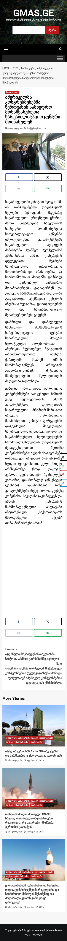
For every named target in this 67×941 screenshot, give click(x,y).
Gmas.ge (33, 13)
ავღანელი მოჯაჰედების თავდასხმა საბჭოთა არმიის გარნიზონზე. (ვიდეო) (32, 654)
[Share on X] (48, 177)
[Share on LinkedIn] (63, 483)
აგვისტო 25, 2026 (35, 832)
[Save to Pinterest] (63, 474)
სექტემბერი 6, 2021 (37, 128)
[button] (6, 49)
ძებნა (52, 30)
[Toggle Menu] (60, 58)
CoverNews (55, 930)
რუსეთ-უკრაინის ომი (17, 742)
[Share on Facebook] (19, 177)
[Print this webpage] (19, 188)
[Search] (60, 49)
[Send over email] (48, 188)
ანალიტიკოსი (15, 128)
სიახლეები (11, 92)
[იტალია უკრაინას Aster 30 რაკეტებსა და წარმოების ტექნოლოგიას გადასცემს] (33, 725)
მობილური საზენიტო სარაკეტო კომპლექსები (29, 738)
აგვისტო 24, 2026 (35, 907)
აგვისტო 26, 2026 (35, 760)
